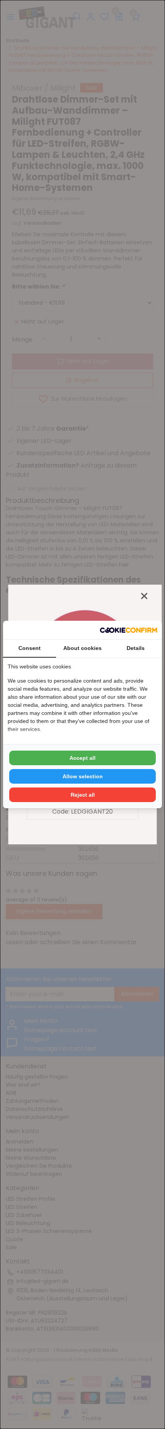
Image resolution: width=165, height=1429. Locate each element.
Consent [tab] (29, 648)
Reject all (83, 795)
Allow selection (83, 776)
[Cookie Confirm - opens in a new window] (128, 630)
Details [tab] (136, 648)
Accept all (82, 758)
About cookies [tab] (82, 648)
